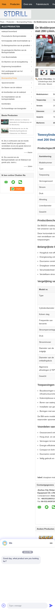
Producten (15, 4)
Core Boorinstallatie (9, 57)
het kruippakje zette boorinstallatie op (16, 41)
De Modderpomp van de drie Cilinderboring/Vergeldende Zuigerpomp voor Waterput (18, 131)
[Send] (51, 605)
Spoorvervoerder (8, 83)
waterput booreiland (9, 31)
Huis (4, 4)
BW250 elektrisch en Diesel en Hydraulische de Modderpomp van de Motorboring (20, 122)
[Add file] (4, 605)
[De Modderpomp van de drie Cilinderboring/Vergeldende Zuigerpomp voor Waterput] (5, 131)
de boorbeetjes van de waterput (14, 92)
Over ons (28, 4)
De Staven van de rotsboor (12, 88)
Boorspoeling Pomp (24, 22)
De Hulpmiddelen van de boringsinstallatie (11, 98)
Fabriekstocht (42, 4)
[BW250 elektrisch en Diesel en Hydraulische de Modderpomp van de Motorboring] (5, 122)
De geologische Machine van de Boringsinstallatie (14, 51)
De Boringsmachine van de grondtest (16, 46)
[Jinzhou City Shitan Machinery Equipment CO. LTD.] (15, 14)
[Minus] (51, 543)
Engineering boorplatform (11, 67)
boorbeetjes (6, 104)
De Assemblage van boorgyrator (14, 109)
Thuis (2, 22)
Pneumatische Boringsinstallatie (14, 36)
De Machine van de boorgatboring (15, 62)
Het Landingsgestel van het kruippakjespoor (12, 72)
